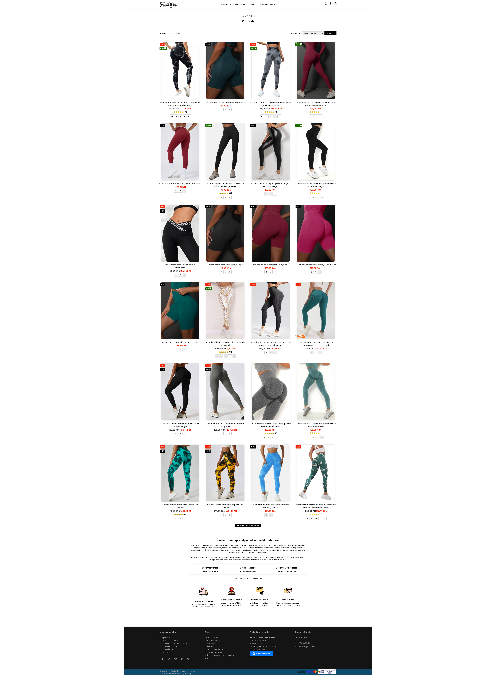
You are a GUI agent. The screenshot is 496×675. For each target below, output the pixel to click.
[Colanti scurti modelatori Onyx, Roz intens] (316, 233)
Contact (164, 652)
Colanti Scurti (248, 571)
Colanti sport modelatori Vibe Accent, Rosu (180, 183)
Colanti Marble (210, 567)
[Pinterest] (169, 658)
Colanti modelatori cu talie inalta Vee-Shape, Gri (225, 425)
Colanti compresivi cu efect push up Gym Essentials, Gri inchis (271, 425)
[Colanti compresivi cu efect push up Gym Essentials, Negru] (316, 152)
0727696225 (304, 643)
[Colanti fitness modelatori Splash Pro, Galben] (225, 473)
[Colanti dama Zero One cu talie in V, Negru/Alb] (180, 233)
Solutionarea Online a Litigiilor (219, 655)
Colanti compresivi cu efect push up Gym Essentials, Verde (316, 425)
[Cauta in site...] (325, 3)
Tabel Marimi (211, 646)
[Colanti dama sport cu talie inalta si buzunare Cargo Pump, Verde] (316, 310)
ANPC (207, 658)
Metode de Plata (213, 640)
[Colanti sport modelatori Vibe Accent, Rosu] (180, 152)
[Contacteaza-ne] (331, 3)
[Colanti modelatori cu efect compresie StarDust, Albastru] (270, 473)
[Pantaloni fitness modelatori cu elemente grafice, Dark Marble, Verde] (316, 473)
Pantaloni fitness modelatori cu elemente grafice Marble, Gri (270, 104)
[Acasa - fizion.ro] (176, 4)
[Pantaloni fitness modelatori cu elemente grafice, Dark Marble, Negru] (180, 70)
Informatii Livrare (213, 643)
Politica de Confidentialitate (174, 643)
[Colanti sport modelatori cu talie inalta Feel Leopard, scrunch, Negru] (270, 310)
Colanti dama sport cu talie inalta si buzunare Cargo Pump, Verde (316, 344)
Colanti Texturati (286, 571)
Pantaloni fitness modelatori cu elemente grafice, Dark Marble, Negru (180, 104)
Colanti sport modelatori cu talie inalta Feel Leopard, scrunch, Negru (271, 344)
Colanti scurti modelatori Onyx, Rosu (270, 264)
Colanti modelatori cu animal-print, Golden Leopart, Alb (225, 344)
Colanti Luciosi (248, 567)
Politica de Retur (168, 649)
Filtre (331, 33)
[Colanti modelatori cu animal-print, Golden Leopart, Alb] (225, 310)
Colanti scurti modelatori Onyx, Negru (225, 264)
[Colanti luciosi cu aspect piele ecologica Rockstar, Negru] (270, 152)
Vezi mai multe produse (248, 525)
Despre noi (165, 637)
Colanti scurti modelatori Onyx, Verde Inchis (225, 102)
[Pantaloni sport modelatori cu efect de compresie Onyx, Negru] (225, 152)
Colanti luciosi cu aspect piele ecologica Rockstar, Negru (270, 185)
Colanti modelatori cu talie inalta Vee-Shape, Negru (180, 425)
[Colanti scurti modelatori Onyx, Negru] (225, 233)
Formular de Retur (213, 652)
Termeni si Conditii (169, 640)
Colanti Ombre (210, 571)
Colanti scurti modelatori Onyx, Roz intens (316, 264)
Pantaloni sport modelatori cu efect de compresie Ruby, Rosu (316, 104)
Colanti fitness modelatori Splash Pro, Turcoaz (180, 506)
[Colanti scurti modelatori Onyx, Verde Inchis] (225, 70)
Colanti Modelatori (286, 567)
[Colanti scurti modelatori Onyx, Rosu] (270, 233)
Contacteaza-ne (263, 654)
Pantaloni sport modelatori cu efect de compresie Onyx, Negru (225, 185)
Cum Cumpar (211, 637)
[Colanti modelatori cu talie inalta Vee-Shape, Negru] (180, 392)
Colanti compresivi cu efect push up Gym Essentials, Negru (316, 185)
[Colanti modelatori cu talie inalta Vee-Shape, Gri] (225, 392)
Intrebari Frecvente (214, 649)
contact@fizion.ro (306, 646)
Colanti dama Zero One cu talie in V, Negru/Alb (180, 266)
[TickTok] (182, 658)
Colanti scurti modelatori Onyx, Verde (180, 342)
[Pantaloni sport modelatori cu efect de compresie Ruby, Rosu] (316, 70)
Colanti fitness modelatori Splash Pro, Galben (225, 506)
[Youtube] (175, 658)
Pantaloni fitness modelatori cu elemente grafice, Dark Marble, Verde (316, 506)
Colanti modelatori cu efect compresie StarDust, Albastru (271, 506)
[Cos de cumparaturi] (335, 3)
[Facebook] (162, 658)
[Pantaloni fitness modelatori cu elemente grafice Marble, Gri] (270, 70)
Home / (244, 16)
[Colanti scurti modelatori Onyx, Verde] (180, 310)
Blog (272, 4)
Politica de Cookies (169, 646)
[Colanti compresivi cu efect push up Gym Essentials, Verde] (316, 392)
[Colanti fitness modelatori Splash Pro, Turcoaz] (180, 473)
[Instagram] (188, 658)
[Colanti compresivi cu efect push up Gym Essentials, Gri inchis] (270, 392)
